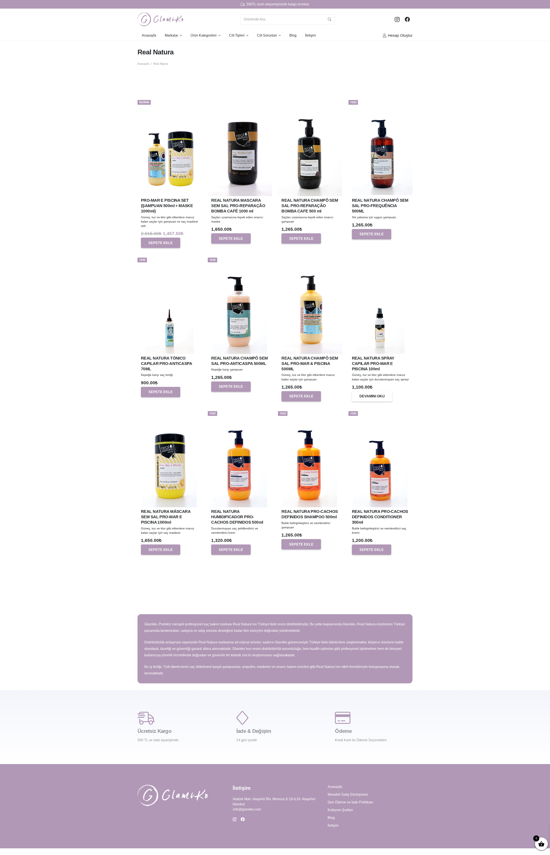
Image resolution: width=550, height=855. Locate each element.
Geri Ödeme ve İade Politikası (350, 802)
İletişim (333, 825)
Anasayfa (143, 63)
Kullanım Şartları (340, 810)
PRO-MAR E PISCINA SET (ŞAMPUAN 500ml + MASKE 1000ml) (167, 205)
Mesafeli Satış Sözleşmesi (348, 794)
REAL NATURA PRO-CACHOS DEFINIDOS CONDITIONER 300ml (380, 516)
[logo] (160, 19)
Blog (331, 818)
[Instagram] (397, 19)
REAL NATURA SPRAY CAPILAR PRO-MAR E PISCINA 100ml (373, 363)
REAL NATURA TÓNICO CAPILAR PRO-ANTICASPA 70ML (166, 363)
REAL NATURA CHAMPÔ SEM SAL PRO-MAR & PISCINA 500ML (309, 363)
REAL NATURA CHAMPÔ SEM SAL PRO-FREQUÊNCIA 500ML (380, 205)
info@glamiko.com (247, 809)
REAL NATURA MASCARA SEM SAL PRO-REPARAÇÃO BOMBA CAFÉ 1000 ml (238, 205)
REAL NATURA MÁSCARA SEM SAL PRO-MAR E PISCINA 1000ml (165, 516)
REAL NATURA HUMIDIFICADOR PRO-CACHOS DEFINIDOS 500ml (237, 516)
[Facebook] (407, 19)
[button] (160, 243)
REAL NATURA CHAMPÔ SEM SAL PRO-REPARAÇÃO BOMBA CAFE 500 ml (309, 205)
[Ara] (329, 19)
